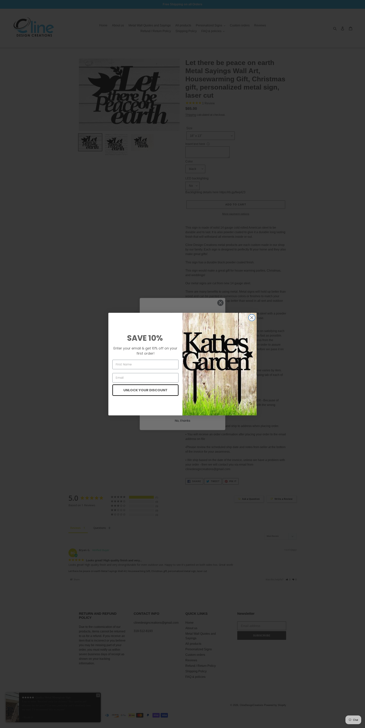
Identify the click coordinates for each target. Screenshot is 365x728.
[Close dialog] (251, 317)
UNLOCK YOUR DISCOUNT (145, 390)
